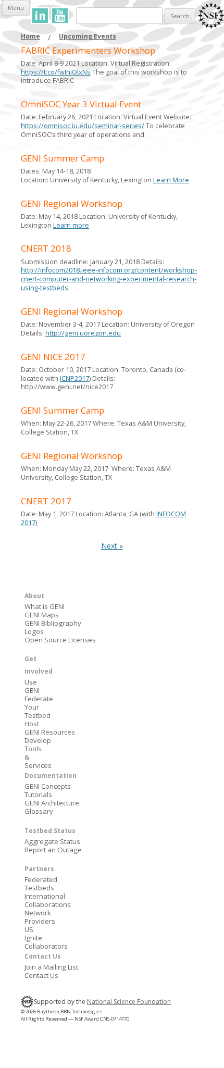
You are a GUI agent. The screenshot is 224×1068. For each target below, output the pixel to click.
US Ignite (33, 933)
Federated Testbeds (40, 883)
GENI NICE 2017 (53, 357)
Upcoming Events (87, 36)
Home (30, 36)
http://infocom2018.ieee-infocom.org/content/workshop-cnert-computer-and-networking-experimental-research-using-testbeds (109, 279)
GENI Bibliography (52, 623)
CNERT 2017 (46, 501)
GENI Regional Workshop (71, 203)
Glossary (38, 811)
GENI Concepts (47, 786)
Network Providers (39, 917)
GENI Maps (41, 614)
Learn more (71, 225)
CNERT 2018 (46, 248)
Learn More (171, 180)
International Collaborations (47, 900)
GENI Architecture (51, 803)
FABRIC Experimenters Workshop (88, 50)
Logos (34, 631)
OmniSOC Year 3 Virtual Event (81, 104)
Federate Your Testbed (38, 707)
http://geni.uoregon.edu (83, 333)
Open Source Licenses (60, 639)
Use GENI (32, 686)
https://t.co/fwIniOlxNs (56, 72)
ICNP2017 (74, 378)
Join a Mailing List (51, 967)
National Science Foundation (129, 1001)
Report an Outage (53, 849)
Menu (16, 7)
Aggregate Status (52, 841)
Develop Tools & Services (38, 753)
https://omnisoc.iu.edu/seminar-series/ (82, 125)
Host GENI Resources (49, 728)
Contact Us (41, 975)
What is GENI (44, 606)
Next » (112, 546)
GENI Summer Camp (62, 158)
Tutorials (38, 794)
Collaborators (46, 946)
